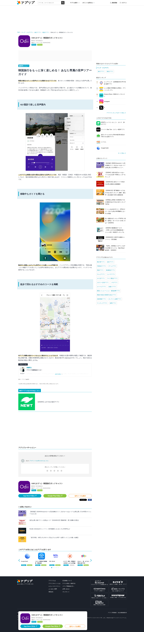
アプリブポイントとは (54, 583)
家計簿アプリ (101, 262)
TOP (18, 32)
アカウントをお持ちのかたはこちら (39, 460)
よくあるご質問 (53, 589)
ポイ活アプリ (101, 278)
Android (40, 44)
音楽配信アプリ (110, 270)
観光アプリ (46, 32)
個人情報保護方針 (122, 612)
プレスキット (65, 591)
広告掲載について (67, 580)
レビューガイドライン (54, 586)
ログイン (124, 2)
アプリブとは (52, 580)
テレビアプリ (101, 274)
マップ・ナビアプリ (27, 32)
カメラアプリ (111, 274)
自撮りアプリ (112, 286)
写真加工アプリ (101, 266)
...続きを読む (57, 374)
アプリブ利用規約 (112, 612)
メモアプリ (114, 282)
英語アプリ (100, 270)
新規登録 (114, 2)
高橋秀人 (29, 367)
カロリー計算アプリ (103, 282)
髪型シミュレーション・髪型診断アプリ (108, 290)
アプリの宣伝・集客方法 (68, 583)
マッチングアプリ (102, 303)
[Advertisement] (55, 429)
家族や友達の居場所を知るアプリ (106, 295)
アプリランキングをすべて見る (115, 113)
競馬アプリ (113, 303)
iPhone (34, 44)
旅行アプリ (38, 32)
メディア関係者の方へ (68, 586)
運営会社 (51, 591)
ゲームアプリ (112, 266)
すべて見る (121, 153)
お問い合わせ (65, 589)
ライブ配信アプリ (112, 278)
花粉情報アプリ (101, 299)
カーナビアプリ (101, 286)
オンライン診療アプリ (115, 299)
